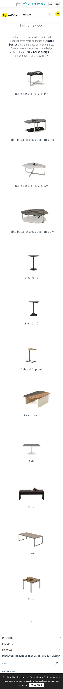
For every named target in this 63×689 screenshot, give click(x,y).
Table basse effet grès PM (31, 93)
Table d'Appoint (31, 369)
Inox (31, 553)
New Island (31, 415)
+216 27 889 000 (36, 4)
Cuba (31, 507)
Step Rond (31, 277)
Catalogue (18, 3)
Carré (31, 599)
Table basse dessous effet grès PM (31, 139)
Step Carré (31, 323)
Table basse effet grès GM (31, 185)
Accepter (36, 685)
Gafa (32, 461)
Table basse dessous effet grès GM (31, 231)
